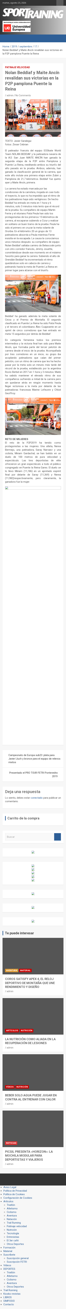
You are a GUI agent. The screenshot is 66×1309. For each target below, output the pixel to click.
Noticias (11, 1143)
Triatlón (11, 1204)
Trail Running (14, 1222)
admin (10, 95)
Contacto (8, 1304)
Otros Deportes (15, 1244)
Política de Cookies (14, 1194)
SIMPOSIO (9, 1300)
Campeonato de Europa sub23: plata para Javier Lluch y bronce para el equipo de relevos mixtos (34, 759)
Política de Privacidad (15, 1190)
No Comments (23, 95)
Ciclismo (11, 1212)
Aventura (11, 970)
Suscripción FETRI (17, 1261)
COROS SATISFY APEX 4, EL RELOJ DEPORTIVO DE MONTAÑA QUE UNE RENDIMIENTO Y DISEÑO (30, 983)
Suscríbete (9, 1254)
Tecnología (13, 1233)
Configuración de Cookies (17, 1197)
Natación (12, 1219)
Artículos (12, 1030)
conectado (37, 797)
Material (25, 970)
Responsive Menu (59, 3)
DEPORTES (9, 1268)
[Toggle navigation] (7, 38)
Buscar (57, 837)
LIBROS (7, 1297)
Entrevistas (13, 1236)
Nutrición (26, 1030)
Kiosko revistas (11, 1293)
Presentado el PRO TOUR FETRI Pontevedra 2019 (33, 774)
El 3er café (13, 1240)
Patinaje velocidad (17, 67)
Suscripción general (18, 1258)
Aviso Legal (9, 1187)
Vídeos (10, 1087)
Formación (9, 1247)
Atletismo (12, 1208)
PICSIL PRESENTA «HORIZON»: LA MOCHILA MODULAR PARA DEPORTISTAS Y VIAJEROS (29, 1155)
